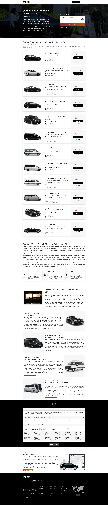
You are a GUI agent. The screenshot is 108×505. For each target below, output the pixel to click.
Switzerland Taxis (53, 490)
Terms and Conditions (50, 500)
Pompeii (51, 495)
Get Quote (41, 493)
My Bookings (63, 491)
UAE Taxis (52, 491)
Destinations (36, 2)
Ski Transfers (52, 488)
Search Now (73, 24)
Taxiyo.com (47, 288)
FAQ (40, 491)
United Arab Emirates (31, 32)
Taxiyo (24, 32)
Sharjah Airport (40, 32)
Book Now (78, 57)
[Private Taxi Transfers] (26, 2)
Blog (61, 493)
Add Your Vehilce (63, 488)
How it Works (41, 488)
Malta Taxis (52, 493)
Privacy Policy (59, 500)
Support (83, 476)
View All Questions (54, 444)
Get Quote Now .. (28, 470)
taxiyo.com (61, 503)
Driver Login (62, 490)
